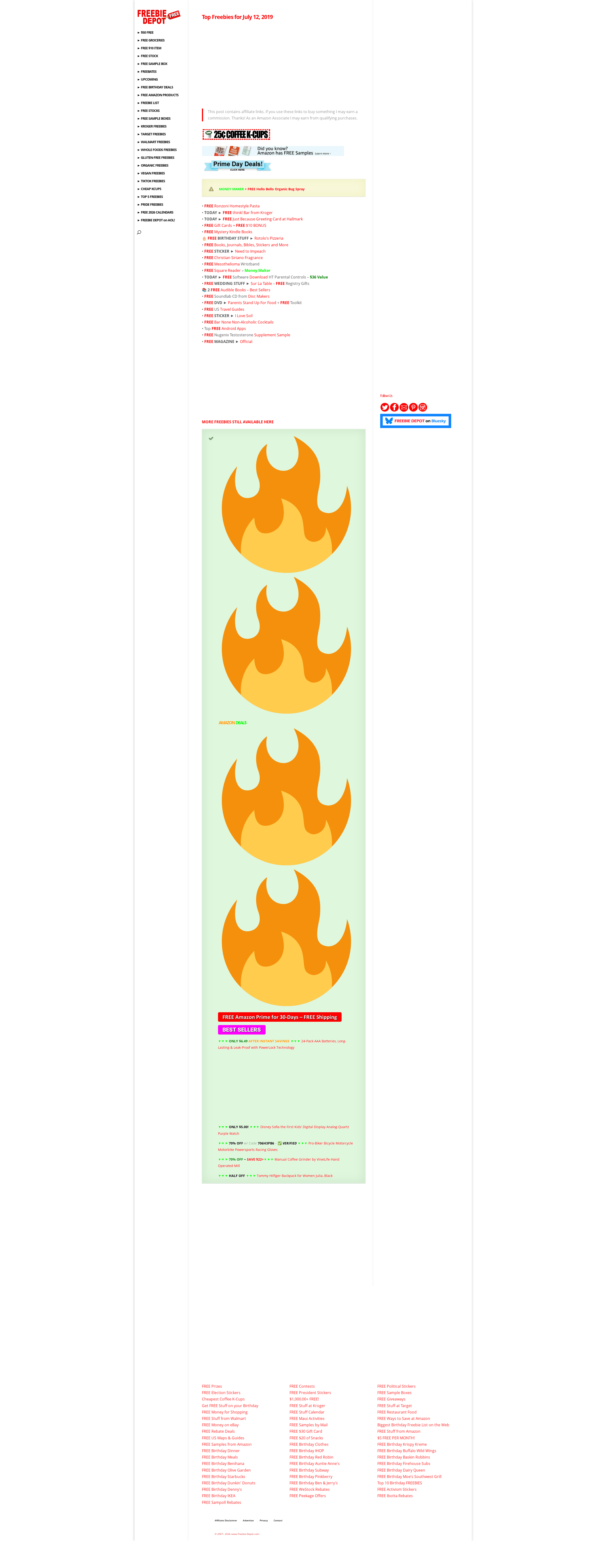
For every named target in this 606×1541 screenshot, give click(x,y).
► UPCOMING (147, 80)
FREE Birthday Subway (309, 1470)
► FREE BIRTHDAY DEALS (155, 87)
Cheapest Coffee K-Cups (223, 1399)
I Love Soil (244, 315)
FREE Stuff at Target (394, 1405)
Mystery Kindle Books (233, 231)
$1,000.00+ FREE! (304, 1399)
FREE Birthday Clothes (309, 1444)
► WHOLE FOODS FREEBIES (157, 150)
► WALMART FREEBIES (153, 142)
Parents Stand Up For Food (252, 302)
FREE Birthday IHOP (307, 1450)
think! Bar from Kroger (253, 212)
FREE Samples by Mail (309, 1424)
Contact (278, 1520)
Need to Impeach (250, 251)
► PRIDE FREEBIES (150, 205)
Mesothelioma (227, 264)
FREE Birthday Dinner (221, 1450)
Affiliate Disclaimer (226, 1520)
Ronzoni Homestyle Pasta (237, 206)
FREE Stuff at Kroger (307, 1405)
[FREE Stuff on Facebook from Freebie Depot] (394, 410)
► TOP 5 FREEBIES (150, 197)
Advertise (248, 1520)
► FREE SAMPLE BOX (152, 64)
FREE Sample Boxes (394, 1392)
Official (246, 341)
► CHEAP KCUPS (149, 189)
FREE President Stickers (310, 1392)
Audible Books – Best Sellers (245, 289)
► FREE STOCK (147, 56)
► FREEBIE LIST (148, 103)
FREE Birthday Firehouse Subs (403, 1463)
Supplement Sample (272, 334)
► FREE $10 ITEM (149, 48)
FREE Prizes (212, 1386)
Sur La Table (262, 283)
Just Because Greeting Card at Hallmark (268, 219)
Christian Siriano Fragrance (238, 257)
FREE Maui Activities (307, 1418)
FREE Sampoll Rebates (221, 1502)
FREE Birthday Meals (220, 1457)
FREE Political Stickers (396, 1386)
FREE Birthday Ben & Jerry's (314, 1483)
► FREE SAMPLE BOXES (153, 119)
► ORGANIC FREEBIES (152, 166)
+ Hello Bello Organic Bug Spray (262, 189)
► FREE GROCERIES (151, 40)
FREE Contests (302, 1386)
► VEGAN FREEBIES (151, 173)
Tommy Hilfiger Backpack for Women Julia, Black (295, 1175)
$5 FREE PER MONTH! (396, 1438)
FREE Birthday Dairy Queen (401, 1470)
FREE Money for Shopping (225, 1412)
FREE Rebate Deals (218, 1431)
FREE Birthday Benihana (223, 1463)
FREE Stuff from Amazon (398, 1431)
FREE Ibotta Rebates (395, 1495)
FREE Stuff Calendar (307, 1412)
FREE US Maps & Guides (223, 1438)
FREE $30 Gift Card (306, 1431)
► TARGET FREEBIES (151, 134)
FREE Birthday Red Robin (311, 1457)
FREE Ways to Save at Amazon (403, 1418)
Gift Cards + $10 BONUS (240, 225)
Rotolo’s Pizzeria (268, 238)
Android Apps (234, 328)
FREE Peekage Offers (308, 1495)
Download (259, 277)
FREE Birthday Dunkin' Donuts (228, 1483)
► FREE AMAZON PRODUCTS (157, 95)
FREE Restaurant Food (397, 1412)
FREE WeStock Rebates (310, 1489)
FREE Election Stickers (221, 1392)
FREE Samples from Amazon (227, 1444)
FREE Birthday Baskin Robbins (403, 1457)
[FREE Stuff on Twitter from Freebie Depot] (385, 410)
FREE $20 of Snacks (306, 1438)
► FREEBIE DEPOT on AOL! (156, 220)
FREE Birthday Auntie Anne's (315, 1463)
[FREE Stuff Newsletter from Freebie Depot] (404, 410)
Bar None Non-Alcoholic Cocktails (244, 322)
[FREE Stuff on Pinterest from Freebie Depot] (413, 410)
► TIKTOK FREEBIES (151, 181)
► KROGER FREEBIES (151, 126)
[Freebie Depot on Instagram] (423, 410)
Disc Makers (259, 296)
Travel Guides (232, 309)
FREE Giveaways (391, 1399)
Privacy (264, 1520)
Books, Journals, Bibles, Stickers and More (251, 244)
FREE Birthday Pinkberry (311, 1476)
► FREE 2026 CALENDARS (155, 212)
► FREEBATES (146, 72)
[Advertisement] (283, 63)
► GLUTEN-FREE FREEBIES (155, 158)
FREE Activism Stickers (397, 1489)
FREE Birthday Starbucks (223, 1476)
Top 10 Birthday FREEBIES (399, 1483)
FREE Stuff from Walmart (224, 1418)
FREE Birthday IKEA (218, 1495)
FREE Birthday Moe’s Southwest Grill (409, 1476)
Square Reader (227, 270)
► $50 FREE (145, 33)
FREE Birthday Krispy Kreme (402, 1444)
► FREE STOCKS (148, 111)
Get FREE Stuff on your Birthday (230, 1405)
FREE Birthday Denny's (222, 1489)
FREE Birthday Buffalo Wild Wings (406, 1450)
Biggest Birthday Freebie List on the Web (413, 1424)
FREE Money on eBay (220, 1424)
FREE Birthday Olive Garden (226, 1470)
